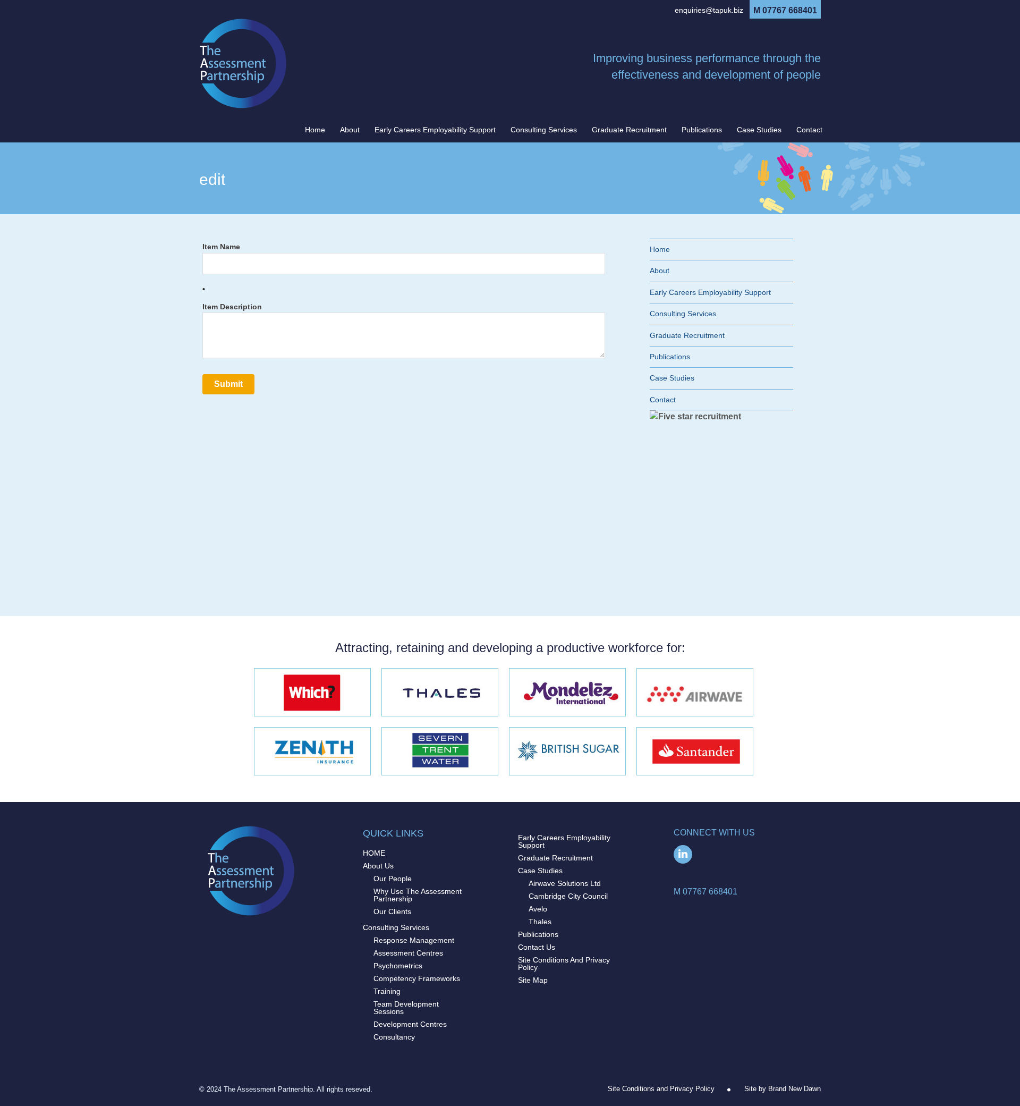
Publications (702, 129)
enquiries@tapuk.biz (709, 10)
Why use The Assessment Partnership (417, 895)
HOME (374, 853)
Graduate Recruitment (629, 129)
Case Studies (759, 129)
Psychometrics (397, 965)
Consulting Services (544, 129)
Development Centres (410, 1024)
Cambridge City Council (568, 896)
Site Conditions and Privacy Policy (564, 964)
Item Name (221, 247)
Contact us (536, 947)
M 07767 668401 (785, 10)
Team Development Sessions (406, 1008)
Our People (392, 878)
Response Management (413, 940)
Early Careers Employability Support (435, 129)
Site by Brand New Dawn (782, 1089)
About (350, 129)
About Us (378, 866)
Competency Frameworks (416, 978)
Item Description (232, 307)
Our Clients (392, 911)
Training (387, 991)
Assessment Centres (408, 953)
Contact (809, 129)
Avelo (538, 909)
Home (315, 129)
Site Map (533, 980)
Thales (540, 921)
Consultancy (394, 1037)
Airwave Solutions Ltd (565, 883)
